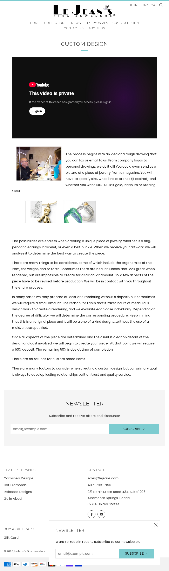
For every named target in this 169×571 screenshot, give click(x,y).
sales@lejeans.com (103, 478)
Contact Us (74, 28)
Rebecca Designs (18, 491)
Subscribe (132, 429)
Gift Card (11, 537)
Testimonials (96, 23)
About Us (97, 28)
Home (35, 23)
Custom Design (126, 23)
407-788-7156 (99, 485)
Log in (132, 5)
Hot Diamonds (15, 485)
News (76, 23)
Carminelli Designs (18, 478)
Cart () (148, 5)
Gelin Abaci (13, 498)
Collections (55, 23)
